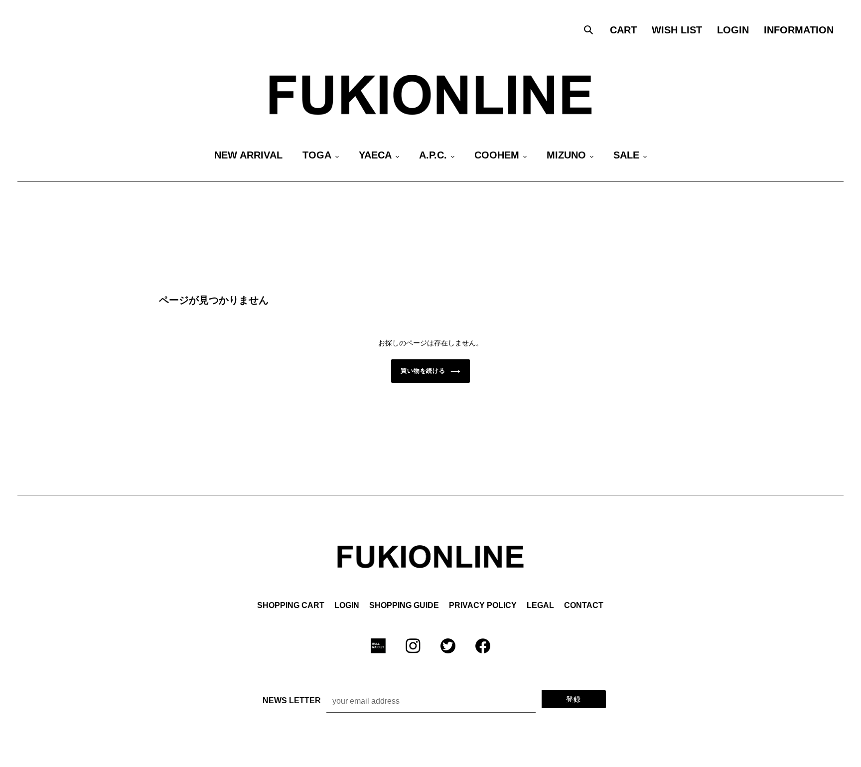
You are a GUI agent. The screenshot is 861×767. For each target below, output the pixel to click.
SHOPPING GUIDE (404, 605)
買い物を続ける (423, 370)
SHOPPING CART (290, 605)
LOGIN (346, 605)
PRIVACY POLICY (483, 605)
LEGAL (540, 605)
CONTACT (583, 605)
